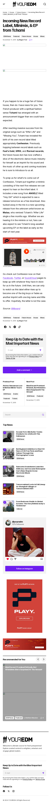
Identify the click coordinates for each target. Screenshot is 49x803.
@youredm (17, 521)
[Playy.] (24, 644)
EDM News (7, 36)
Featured (16, 36)
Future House (21, 12)
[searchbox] (22, 415)
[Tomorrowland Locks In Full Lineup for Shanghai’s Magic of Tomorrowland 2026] (8, 489)
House (12, 12)
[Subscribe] (40, 350)
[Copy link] (19, 327)
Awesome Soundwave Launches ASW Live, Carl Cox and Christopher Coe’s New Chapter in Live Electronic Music (30, 470)
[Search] (43, 414)
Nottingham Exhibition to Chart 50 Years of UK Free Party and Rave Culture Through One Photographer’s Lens (30, 452)
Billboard (15, 308)
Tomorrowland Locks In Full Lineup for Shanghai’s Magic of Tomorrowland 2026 (30, 486)
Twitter (17, 278)
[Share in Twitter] (10, 327)
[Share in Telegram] (14, 327)
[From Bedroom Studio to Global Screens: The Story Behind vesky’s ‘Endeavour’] (8, 506)
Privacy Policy (34, 356)
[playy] (24, 240)
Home (5, 12)
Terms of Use (10, 358)
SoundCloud (31, 278)
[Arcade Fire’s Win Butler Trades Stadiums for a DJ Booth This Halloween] (8, 436)
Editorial (19, 509)
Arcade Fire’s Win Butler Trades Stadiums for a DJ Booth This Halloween (29, 434)
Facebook (8, 278)
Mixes (42, 36)
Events (15, 394)
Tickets (14, 398)
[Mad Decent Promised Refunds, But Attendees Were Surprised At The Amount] (35, 392)
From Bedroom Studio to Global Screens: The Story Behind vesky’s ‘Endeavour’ (30, 503)
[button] (4, 4)
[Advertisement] (24, 606)
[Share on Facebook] (5, 327)
